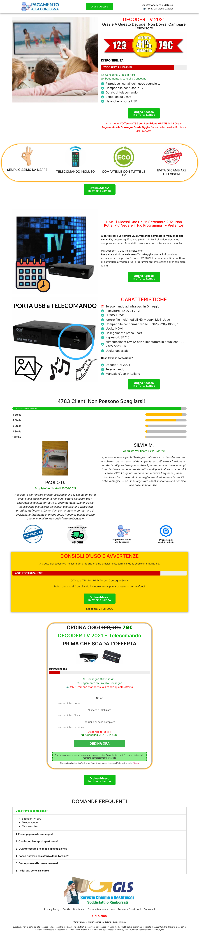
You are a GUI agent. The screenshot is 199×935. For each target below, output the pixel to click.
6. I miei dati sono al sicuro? (32, 870)
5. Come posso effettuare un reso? (37, 863)
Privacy (135, 763)
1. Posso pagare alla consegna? (34, 834)
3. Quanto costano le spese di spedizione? (41, 848)
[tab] (99, 810)
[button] (99, 6)
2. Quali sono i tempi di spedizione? (37, 841)
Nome (99, 698)
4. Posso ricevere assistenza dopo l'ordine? (42, 856)
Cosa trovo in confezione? (32, 810)
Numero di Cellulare (99, 710)
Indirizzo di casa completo (99, 722)
